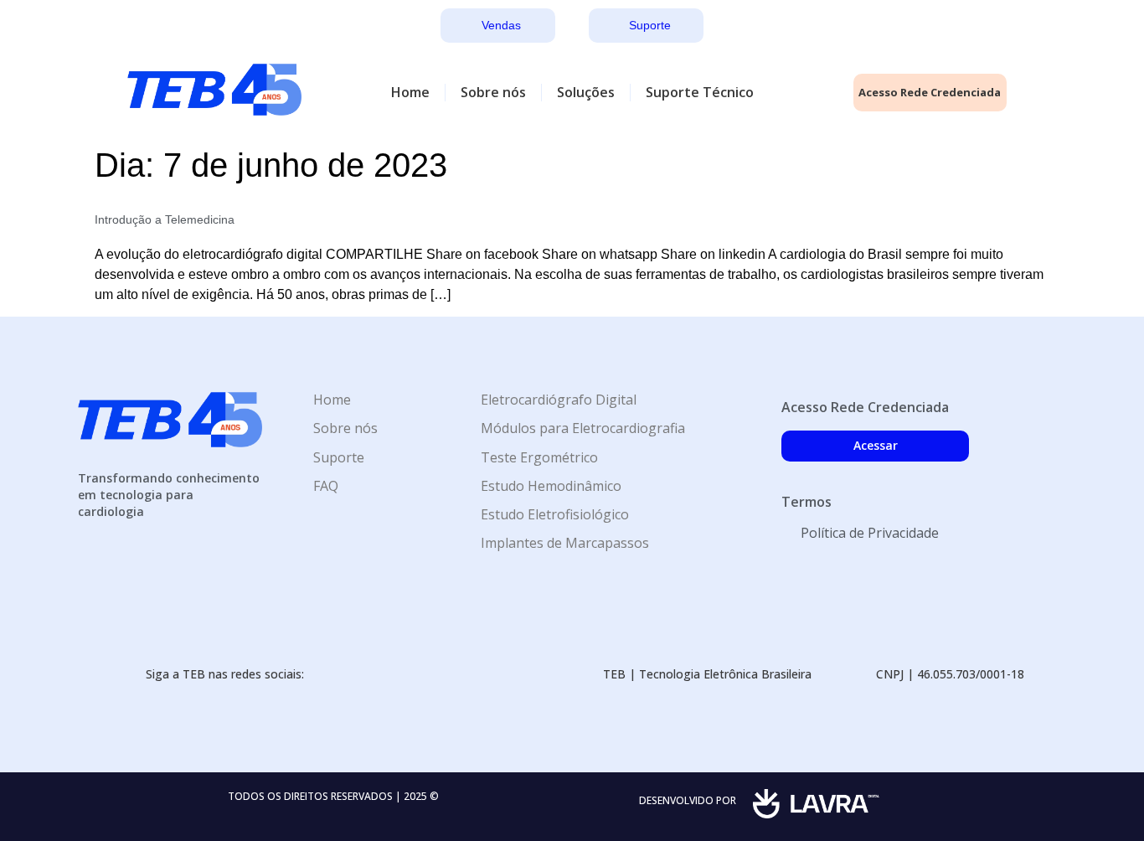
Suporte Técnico (700, 92)
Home (410, 92)
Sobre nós (493, 92)
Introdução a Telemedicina (164, 219)
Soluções (586, 92)
